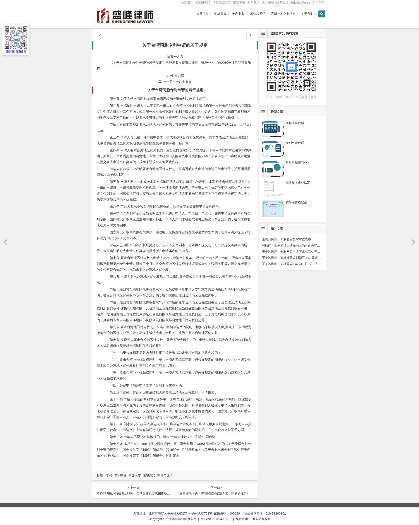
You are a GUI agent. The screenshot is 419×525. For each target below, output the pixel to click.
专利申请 (120, 475)
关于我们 (307, 13)
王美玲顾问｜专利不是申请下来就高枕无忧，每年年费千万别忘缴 (306, 251)
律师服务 (202, 13)
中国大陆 (135, 475)
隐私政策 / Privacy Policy (293, 2)
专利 (109, 475)
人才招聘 (268, 2)
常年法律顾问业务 (298, 162)
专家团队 (187, 2)
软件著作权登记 (296, 202)
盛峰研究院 (202, 2)
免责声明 (318, 2)
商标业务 (220, 13)
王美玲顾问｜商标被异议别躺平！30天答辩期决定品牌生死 (302, 257)
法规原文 (149, 475)
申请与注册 (165, 475)
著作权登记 (257, 13)
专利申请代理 (295, 143)
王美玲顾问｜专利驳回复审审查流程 (286, 239)
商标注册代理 (295, 123)
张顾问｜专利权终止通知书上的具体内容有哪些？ (295, 245)
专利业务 (238, 13)
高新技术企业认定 (283, 13)
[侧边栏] (249, 35)
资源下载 (239, 2)
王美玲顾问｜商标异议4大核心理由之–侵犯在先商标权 (299, 264)
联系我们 (253, 2)
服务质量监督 (261, 519)
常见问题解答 (222, 2)
